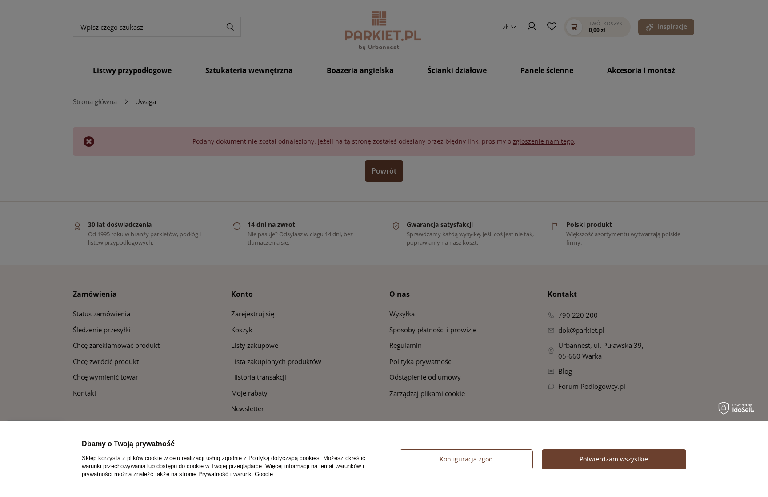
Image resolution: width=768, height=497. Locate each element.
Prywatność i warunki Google (235, 474)
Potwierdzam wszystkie (614, 459)
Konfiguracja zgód (466, 459)
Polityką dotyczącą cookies (284, 458)
